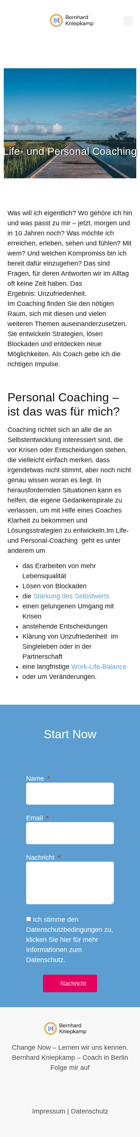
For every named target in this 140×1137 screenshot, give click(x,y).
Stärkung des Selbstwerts (71, 596)
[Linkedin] (12, 20)
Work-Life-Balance (99, 666)
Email (35, 818)
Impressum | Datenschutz (70, 1111)
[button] (128, 20)
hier (65, 940)
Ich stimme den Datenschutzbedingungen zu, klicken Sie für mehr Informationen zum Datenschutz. (69, 940)
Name (36, 778)
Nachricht (41, 857)
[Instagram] (23, 20)
